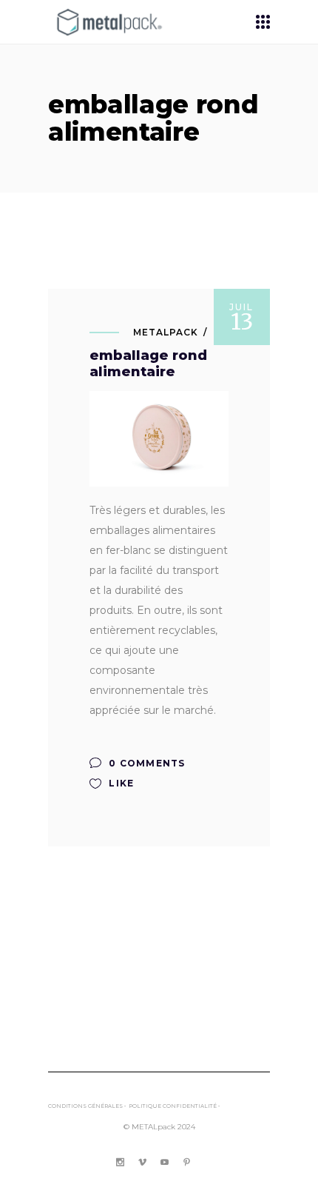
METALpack (165, 332)
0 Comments (145, 763)
